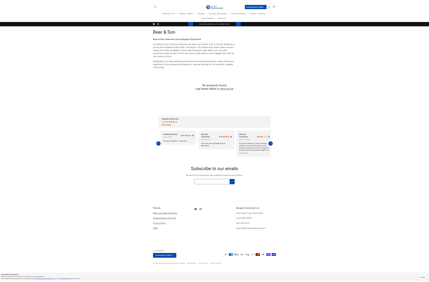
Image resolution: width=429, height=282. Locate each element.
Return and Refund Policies (165, 213)
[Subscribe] (232, 181)
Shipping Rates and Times (164, 218)
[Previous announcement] (190, 24)
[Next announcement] (238, 24)
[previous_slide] (158, 143)
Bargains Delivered (165, 263)
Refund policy (191, 263)
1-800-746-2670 (65, 278)
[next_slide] (270, 143)
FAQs (155, 228)
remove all (226, 88)
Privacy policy (203, 263)
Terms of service (215, 263)
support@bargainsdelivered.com (44, 278)
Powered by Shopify (178, 263)
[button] (155, 7)
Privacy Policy (159, 223)
